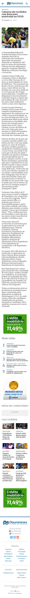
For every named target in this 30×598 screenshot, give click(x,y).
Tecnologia (22, 551)
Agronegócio (8, 556)
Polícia (21, 554)
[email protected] (15, 528)
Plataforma (11, 593)
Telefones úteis (8, 573)
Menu (3, 4)
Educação (8, 561)
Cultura (8, 551)
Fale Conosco (21, 577)
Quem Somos (21, 573)
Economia (21, 558)
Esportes (8, 549)
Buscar (26, 3)
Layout (12, 591)
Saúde (22, 561)
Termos (21, 575)
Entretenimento (21, 556)
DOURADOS (8, 554)
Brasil (8, 558)
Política (21, 549)
